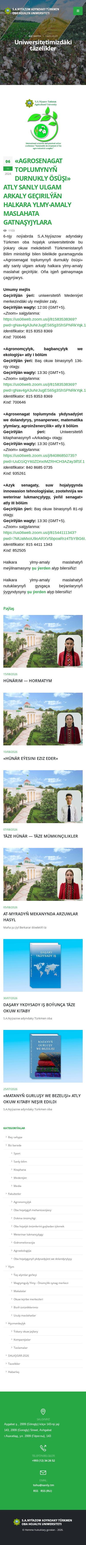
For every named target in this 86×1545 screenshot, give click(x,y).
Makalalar (20, 1291)
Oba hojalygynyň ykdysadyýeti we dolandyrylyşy (43, 1258)
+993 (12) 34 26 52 (43, 1460)
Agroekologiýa (22, 1250)
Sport (17, 1153)
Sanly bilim (20, 1161)
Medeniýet (20, 1177)
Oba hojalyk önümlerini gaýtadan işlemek (39, 1226)
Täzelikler (14, 1363)
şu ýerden (41, 568)
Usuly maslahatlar (25, 1315)
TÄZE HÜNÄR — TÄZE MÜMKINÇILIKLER (40, 836)
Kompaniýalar (22, 1339)
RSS (35, 1491)
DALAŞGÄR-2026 (18, 1355)
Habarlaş (13, 1372)
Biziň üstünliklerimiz (26, 1307)
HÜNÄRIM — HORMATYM (27, 680)
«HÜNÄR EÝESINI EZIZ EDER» (30, 758)
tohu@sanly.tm (43, 1485)
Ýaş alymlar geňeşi (25, 1274)
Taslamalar (21, 1347)
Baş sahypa (35, 36)
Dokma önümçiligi (25, 1218)
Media (17, 1186)
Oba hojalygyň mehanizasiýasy (32, 1210)
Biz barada (14, 1145)
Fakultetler (14, 1193)
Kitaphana (20, 1169)
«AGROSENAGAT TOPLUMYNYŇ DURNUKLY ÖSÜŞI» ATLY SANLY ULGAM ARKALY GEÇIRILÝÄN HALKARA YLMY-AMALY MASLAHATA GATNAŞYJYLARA (37, 191)
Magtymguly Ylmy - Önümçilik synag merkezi (41, 1283)
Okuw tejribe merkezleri (28, 1299)
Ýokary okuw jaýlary (26, 1331)
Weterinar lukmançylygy (28, 1234)
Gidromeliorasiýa (24, 1242)
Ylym (11, 1266)
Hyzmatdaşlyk (16, 1323)
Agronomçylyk (22, 1202)
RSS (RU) (46, 1491)
